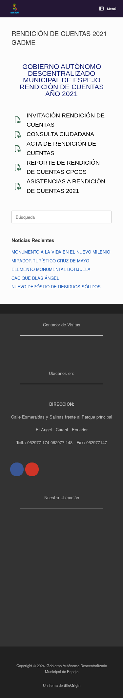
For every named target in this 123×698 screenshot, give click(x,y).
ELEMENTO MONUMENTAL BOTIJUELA (51, 269)
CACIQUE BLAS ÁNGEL (35, 278)
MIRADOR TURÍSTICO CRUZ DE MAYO (50, 260)
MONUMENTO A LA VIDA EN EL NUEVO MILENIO (60, 252)
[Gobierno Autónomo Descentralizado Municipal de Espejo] (15, 8)
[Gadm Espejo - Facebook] (17, 469)
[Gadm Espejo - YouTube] (32, 469)
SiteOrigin (72, 685)
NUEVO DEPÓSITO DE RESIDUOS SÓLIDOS (56, 286)
